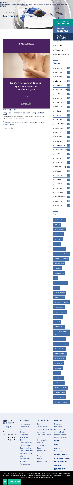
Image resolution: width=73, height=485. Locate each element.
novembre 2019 (62, 167)
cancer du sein (59, 234)
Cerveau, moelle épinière (45, 429)
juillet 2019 (62, 171)
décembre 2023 (62, 81)
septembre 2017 (62, 197)
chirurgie (57, 244)
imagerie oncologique (60, 312)
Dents (39, 448)
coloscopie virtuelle (60, 249)
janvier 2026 (62, 68)
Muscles (39, 458)
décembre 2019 (62, 162)
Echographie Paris (59, 273)
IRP (55, 344)
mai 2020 (62, 154)
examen (11, 12)
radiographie (58, 368)
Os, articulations (42, 426)
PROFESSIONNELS (62, 54)
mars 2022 (62, 115)
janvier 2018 (62, 192)
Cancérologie (41, 445)
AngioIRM (57, 224)
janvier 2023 (62, 98)
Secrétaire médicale (60, 434)
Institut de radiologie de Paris (61, 333)
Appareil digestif (42, 450)
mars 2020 (62, 158)
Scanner (65, 387)
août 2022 (62, 107)
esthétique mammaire (60, 283)
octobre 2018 (62, 180)
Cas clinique (58, 239)
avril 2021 (62, 132)
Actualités (57, 448)
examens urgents (59, 297)
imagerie (31, 122)
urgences (57, 402)
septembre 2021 (62, 128)
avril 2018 (62, 184)
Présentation (58, 424)
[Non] (71, 478)
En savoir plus (14, 481)
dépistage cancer (59, 263)
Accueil (14, 4)
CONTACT (64, 4)
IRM (56, 339)
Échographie (24, 434)
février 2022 (62, 120)
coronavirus (58, 253)
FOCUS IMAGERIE (61, 50)
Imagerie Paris (58, 317)
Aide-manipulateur (59, 219)
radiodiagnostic (59, 363)
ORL (38, 437)
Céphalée (57, 258)
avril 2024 (62, 72)
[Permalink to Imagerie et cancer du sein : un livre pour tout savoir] (26, 108)
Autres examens (25, 464)
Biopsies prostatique (26, 448)
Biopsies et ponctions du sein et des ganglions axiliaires (27, 453)
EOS (56, 278)
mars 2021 (62, 137)
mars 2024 (62, 77)
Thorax (39, 456)
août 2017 (62, 201)
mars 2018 (62, 188)
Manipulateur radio (60, 348)
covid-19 (66, 253)
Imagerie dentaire (25, 445)
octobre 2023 (62, 85)
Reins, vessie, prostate (44, 434)
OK (5, 481)
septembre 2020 (62, 150)
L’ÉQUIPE (46, 4)
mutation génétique (60, 353)
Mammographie (39, 122)
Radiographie (24, 437)
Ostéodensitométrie (26, 442)
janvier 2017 (62, 205)
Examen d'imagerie (22, 122)
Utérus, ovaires (41, 432)
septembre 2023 (62, 90)
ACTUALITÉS (9, 128)
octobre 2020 (62, 145)
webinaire (65, 402)
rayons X (57, 387)
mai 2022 (62, 111)
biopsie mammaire (59, 229)
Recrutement (58, 426)
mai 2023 (62, 94)
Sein (38, 424)
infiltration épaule (59, 326)
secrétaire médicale (60, 397)
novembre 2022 (62, 102)
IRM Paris (62, 339)
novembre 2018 (62, 175)
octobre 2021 (62, 124)
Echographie (58, 268)
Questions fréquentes (60, 437)
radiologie (57, 373)
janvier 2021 (62, 141)
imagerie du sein (59, 307)
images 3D (57, 321)
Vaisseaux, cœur (42, 461)
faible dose (57, 302)
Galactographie (24, 426)
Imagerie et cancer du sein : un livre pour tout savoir (23, 114)
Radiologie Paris (59, 378)
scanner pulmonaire (60, 392)
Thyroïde (40, 453)
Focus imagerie (59, 451)
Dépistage (8, 122)
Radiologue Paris (59, 382)
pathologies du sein (8, 124)
